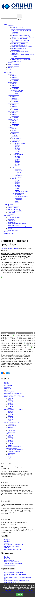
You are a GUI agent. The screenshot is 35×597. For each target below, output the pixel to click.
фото (16, 93)
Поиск (20, 19)
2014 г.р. (17, 164)
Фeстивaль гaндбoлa (17, 193)
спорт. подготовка (13, 66)
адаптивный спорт (13, 95)
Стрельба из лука (9, 565)
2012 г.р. (17, 149)
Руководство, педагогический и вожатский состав (17, 224)
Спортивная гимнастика (11, 561)
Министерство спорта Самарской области (17, 580)
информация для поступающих (13, 544)
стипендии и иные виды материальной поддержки (19, 44)
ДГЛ (12, 167)
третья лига (18, 175)
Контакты (11, 214)
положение (18, 198)
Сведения (7, 541)
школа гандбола (16, 138)
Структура (11, 219)
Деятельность (12, 222)
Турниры (14, 178)
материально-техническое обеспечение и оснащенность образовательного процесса (20, 40)
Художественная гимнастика (13, 563)
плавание (11, 74)
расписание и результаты (15, 449)
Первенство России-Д (18, 154)
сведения (10, 25)
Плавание (7, 558)
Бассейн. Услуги (13, 207)
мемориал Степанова (21, 191)
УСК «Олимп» (8, 204)
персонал (11, 67)
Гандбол (6, 557)
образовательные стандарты (20, 35)
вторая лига (18, 174)
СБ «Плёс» (7, 215)
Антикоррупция (9, 233)
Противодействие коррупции (13, 549)
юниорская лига (16, 140)
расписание (15, 79)
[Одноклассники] (4, 373)
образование (15, 34)
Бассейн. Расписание (14, 209)
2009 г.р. (17, 145)
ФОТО (6, 231)
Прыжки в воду (9, 560)
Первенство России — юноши (13, 409)
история (13, 130)
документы (14, 32)
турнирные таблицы (21, 196)
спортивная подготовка (11, 546)
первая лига (15, 141)
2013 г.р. (17, 151)
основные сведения (17, 27)
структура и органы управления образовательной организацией (21, 29)
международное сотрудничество (21, 59)
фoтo (16, 201)
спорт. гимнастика (13, 103)
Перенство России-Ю (18, 143)
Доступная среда (13, 230)
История (7, 539)
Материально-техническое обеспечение (20, 227)
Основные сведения (14, 217)
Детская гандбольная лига (12, 422)
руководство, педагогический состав (22, 37)
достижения (15, 132)
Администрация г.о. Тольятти (13, 582)
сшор (5, 24)
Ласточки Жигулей (17, 90)
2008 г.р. (10, 411)
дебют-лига (18, 177)
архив (17, 153)
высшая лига (19, 170)
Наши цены (11, 212)
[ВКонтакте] (2, 373)
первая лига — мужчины (12, 395)
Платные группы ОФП (15, 211)
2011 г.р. (17, 148)
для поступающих (13, 64)
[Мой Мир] (7, 373)
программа (18, 199)
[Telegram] (9, 373)
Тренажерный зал (13, 206)
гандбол (10, 127)
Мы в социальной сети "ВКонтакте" (15, 574)
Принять (19, 594)
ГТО (9, 69)
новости (10, 62)
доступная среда (16, 61)
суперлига (18, 169)
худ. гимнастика (13, 111)
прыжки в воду (12, 82)
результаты (18, 91)
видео (17, 203)
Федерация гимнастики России (14, 572)
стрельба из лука (13, 119)
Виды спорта (8, 72)
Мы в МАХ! (8, 576)
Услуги (10, 228)
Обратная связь (12, 71)
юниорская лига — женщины (13, 393)
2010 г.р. (17, 146)
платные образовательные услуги (21, 46)
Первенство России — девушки (14, 396)
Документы (11, 220)
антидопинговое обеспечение (20, 58)
